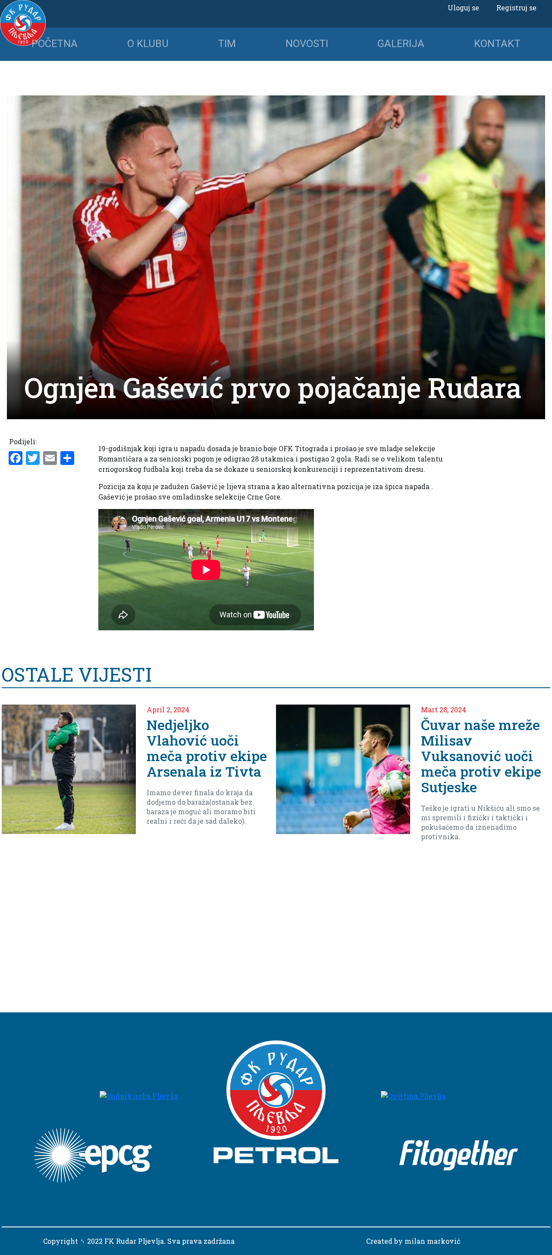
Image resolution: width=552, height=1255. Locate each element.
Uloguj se (463, 7)
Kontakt (497, 44)
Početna (54, 44)
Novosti (306, 44)
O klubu (148, 44)
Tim (227, 44)
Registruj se (516, 7)
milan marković (432, 1241)
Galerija (400, 44)
